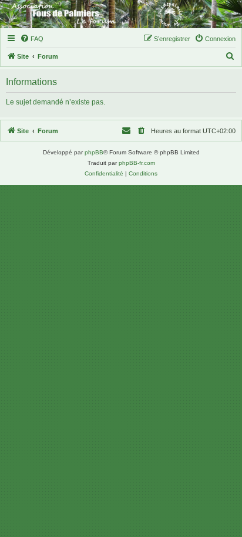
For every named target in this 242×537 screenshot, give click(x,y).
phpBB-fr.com (137, 163)
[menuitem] (31, 39)
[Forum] (121, 14)
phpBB (94, 152)
